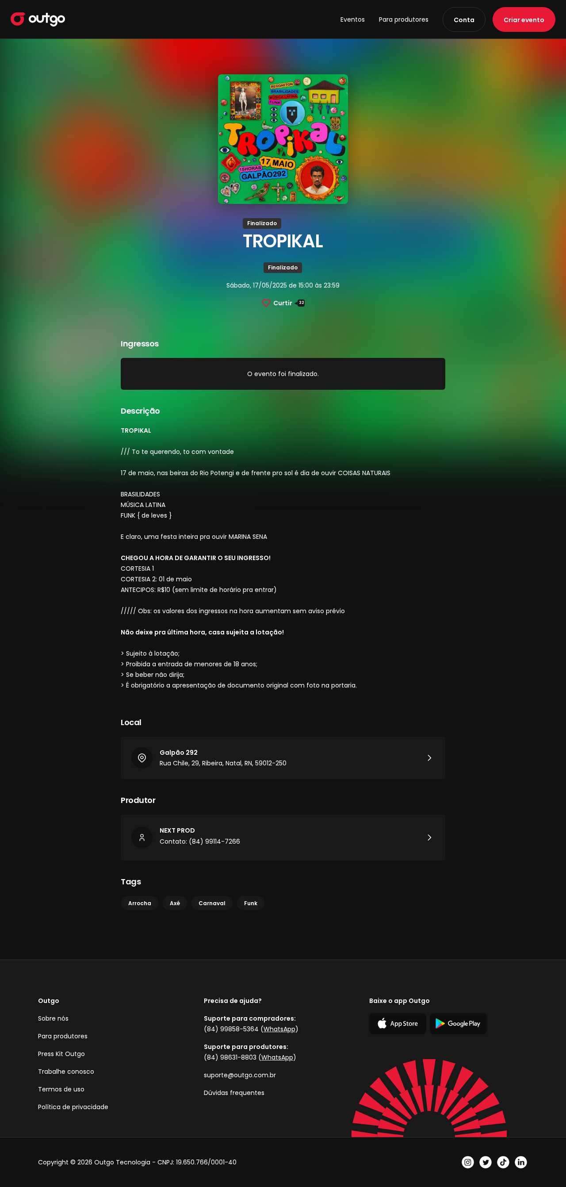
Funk (250, 903)
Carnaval (212, 903)
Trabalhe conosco (66, 1071)
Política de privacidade (73, 1106)
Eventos (352, 19)
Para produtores (403, 19)
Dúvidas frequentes (234, 1092)
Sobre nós (53, 1018)
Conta (464, 19)
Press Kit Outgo (61, 1053)
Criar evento (524, 19)
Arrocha (139, 903)
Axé (175, 903)
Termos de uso (61, 1089)
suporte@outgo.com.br (240, 1075)
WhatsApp (279, 1029)
